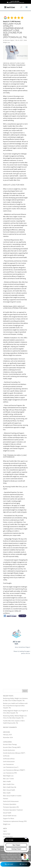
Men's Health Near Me (9, 787)
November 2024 (8, 737)
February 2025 (7, 734)
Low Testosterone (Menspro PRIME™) (14, 770)
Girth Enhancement (9, 761)
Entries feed (6, 834)
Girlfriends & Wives (9, 759)
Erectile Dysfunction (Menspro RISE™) (14, 753)
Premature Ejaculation (9, 804)
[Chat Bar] (15, 864)
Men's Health (7, 781)
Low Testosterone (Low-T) (10, 767)
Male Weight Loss (8, 776)
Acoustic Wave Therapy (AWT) (11, 747)
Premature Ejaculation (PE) (11, 807)
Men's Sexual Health (9, 790)
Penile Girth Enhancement (11, 801)
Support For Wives (8, 818)
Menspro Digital (9, 40)
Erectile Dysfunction (9, 750)
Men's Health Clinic (8, 784)
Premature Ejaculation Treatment (13, 810)
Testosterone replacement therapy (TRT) (15, 821)
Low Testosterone (8, 764)
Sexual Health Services (9, 815)
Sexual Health (7, 813)
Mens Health (7, 793)
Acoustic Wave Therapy (10, 744)
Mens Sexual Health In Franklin (12, 796)
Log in (5, 831)
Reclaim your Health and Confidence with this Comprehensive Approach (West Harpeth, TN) (15, 705)
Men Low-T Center (8, 778)
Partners (5, 798)
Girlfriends (6, 756)
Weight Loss (6, 824)
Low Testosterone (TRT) (10, 773)
